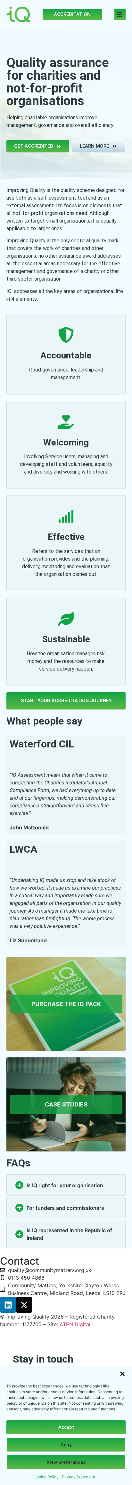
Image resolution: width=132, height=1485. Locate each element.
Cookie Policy (46, 1476)
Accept (66, 1427)
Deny (66, 1445)
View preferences (66, 1462)
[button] (122, 1374)
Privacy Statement (78, 1476)
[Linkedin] (8, 1305)
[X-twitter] (24, 1305)
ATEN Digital (75, 1324)
